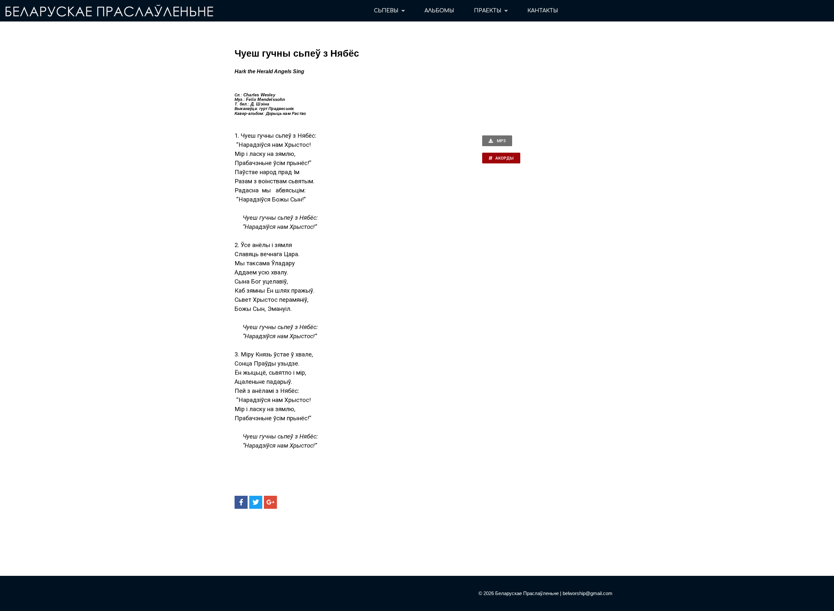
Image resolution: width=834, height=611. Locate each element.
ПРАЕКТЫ (487, 11)
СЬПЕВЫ (386, 11)
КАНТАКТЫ (542, 11)
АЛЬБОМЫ (439, 11)
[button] (497, 140)
